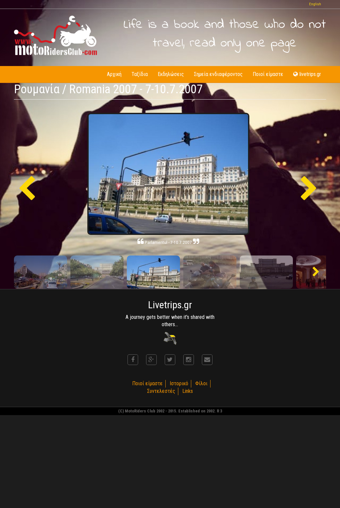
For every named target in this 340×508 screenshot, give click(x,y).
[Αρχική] (55, 35)
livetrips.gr (310, 74)
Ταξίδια (139, 74)
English (315, 4)
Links (187, 391)
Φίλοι (201, 383)
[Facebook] (133, 359)
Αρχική (114, 74)
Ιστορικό (179, 383)
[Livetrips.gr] (170, 338)
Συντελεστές (161, 391)
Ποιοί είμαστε (268, 74)
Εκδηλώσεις (171, 74)
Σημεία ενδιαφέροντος (218, 74)
